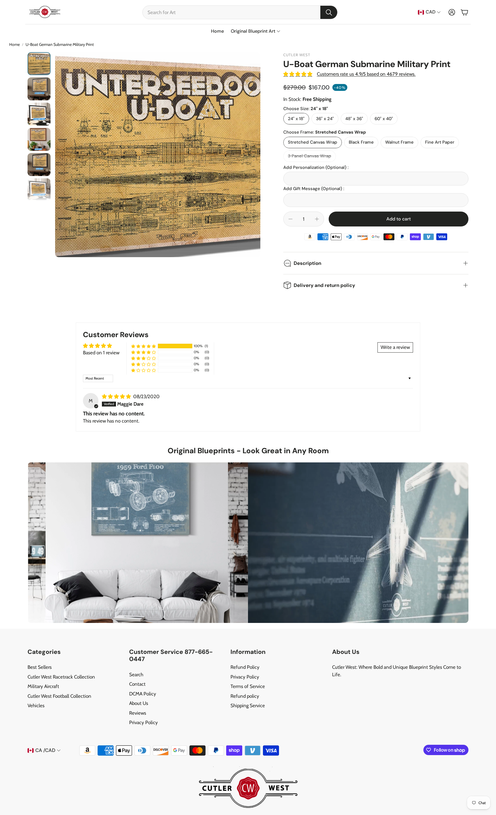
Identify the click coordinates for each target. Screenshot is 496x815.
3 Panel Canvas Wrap (309, 156)
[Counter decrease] (290, 219)
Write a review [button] (395, 347)
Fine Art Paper (439, 142)
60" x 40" (384, 119)
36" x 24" (325, 119)
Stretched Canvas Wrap (312, 142)
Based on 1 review (101, 352)
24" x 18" (296, 119)
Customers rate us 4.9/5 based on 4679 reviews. (366, 74)
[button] (240, 12)
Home (14, 44)
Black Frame (361, 142)
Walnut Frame (399, 142)
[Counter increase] (317, 219)
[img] (117, 396)
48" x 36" (354, 119)
